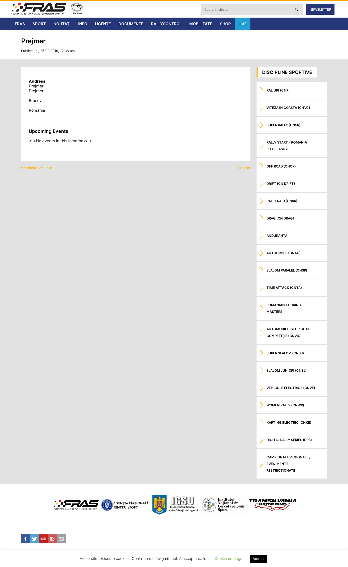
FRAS (20, 23)
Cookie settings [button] (228, 558)
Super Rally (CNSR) (283, 125)
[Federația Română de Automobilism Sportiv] (39, 9)
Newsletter (320, 9)
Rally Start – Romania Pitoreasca (286, 145)
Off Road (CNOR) (281, 166)
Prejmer (244, 168)
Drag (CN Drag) (280, 218)
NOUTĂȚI (62, 23)
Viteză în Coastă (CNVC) (288, 108)
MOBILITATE (200, 23)
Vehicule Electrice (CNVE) (290, 388)
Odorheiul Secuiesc (36, 168)
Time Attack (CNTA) (284, 288)
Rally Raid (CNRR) (281, 201)
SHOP (225, 23)
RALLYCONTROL (166, 23)
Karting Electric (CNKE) (288, 422)
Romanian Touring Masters (283, 308)
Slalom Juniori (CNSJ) (286, 370)
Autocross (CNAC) (283, 253)
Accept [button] (258, 559)
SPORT (39, 23)
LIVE (242, 23)
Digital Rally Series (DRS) (289, 440)
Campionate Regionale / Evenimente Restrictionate (288, 463)
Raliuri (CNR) (278, 90)
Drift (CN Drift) (280, 184)
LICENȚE (103, 23)
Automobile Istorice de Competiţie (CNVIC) (288, 332)
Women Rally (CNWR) (285, 405)
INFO (82, 23)
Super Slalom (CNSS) (285, 353)
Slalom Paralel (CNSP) (286, 270)
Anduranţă (276, 236)
